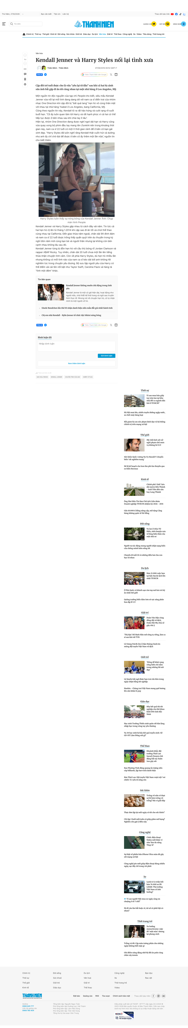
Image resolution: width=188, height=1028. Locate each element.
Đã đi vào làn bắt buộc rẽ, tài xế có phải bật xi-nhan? (144, 909)
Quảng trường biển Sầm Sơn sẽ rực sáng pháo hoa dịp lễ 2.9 (144, 600)
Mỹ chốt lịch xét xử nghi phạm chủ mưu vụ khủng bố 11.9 (155, 442)
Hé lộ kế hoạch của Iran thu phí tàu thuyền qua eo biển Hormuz (144, 467)
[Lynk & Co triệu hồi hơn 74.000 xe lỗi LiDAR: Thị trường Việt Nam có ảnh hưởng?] (134, 887)
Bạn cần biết (46, 14)
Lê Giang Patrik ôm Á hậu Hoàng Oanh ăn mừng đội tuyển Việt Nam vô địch (142, 645)
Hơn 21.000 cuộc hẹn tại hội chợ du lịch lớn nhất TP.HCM (156, 576)
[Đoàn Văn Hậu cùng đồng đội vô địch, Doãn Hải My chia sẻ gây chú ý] (134, 622)
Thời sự (38, 34)
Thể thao (117, 34)
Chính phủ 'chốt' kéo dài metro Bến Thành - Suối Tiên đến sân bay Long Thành (156, 488)
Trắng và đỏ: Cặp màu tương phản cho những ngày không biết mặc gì (143, 944)
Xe (134, 34)
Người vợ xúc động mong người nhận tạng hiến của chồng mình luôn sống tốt (144, 547)
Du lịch (95, 34)
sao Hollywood (42, 377)
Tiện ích (57, 14)
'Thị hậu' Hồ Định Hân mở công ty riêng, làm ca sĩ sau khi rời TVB (144, 636)
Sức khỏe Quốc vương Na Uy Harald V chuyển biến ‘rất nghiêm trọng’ (143, 458)
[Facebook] (176, 14)
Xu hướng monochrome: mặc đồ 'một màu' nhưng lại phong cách (155, 930)
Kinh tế (53, 34)
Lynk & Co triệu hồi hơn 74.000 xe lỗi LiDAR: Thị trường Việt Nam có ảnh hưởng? (155, 887)
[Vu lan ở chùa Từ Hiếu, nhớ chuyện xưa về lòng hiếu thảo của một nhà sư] (134, 534)
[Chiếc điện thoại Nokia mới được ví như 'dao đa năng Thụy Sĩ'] (134, 842)
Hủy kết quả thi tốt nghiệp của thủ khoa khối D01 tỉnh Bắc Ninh (155, 710)
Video (139, 34)
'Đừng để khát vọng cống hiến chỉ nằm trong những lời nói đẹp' (155, 666)
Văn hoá (87, 978)
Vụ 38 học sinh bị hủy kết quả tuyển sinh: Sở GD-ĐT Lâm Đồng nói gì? (143, 734)
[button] (25, 55)
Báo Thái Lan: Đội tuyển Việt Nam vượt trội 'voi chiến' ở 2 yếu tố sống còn (144, 778)
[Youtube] (172, 14)
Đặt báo (76, 996)
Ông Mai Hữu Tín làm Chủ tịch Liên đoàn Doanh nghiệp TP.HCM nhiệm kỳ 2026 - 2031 (143, 502)
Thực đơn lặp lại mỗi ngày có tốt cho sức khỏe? (144, 812)
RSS (97, 996)
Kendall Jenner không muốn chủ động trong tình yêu (89, 287)
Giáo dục (87, 34)
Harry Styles (87, 377)
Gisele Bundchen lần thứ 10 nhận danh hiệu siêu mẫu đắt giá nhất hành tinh (77, 308)
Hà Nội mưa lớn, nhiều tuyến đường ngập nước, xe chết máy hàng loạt (144, 413)
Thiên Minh (52, 68)
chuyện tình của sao (72, 377)
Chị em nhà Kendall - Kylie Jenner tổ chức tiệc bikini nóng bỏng (71, 315)
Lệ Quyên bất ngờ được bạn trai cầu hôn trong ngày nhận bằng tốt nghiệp (144, 680)
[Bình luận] (25, 74)
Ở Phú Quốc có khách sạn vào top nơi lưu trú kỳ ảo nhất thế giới (144, 591)
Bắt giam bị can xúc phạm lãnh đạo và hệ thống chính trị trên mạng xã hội (144, 423)
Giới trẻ (79, 34)
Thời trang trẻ (158, 34)
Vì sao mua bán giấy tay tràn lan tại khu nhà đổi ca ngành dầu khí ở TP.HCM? (156, 399)
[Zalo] (184, 14)
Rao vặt (148, 978)
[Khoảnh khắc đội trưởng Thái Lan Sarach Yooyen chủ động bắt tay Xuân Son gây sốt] (134, 756)
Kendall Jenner (56, 377)
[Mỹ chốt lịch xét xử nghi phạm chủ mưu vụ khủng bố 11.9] (134, 445)
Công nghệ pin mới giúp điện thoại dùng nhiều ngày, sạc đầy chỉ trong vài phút (144, 864)
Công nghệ (127, 34)
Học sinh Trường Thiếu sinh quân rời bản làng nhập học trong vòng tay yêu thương (144, 724)
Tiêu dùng (147, 34)
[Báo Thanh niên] (32, 996)
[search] (25, 24)
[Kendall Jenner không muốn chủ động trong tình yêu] (51, 292)
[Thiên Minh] (39, 68)
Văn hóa (102, 34)
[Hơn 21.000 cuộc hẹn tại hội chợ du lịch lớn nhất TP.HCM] (134, 578)
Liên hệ (66, 14)
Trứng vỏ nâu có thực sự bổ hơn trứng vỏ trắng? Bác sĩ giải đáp (156, 798)
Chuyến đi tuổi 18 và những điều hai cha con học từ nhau (143, 556)
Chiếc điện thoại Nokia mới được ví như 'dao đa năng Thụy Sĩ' (154, 841)
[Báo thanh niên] (94, 24)
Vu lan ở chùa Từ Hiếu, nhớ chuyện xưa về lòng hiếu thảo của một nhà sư (156, 533)
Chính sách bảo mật (121, 996)
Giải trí (110, 34)
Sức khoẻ (57, 978)
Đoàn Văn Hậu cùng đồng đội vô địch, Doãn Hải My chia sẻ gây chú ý (155, 622)
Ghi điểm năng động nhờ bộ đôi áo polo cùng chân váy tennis (143, 953)
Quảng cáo (87, 996)
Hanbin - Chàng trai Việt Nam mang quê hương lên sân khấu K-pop (144, 689)
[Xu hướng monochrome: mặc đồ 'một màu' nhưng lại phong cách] (134, 931)
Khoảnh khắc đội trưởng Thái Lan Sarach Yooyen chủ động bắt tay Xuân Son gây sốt (155, 756)
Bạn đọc (149, 973)
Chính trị (30, 34)
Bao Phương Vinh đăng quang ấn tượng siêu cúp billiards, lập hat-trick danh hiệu (143, 769)
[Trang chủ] (24, 34)
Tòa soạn (106, 996)
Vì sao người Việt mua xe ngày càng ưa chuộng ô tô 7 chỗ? (142, 900)
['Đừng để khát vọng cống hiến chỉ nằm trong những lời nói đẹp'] (134, 667)
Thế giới (45, 34)
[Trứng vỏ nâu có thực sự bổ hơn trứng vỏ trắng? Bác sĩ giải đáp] (134, 800)
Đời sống (61, 34)
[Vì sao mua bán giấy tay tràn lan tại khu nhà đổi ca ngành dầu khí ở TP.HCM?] (134, 400)
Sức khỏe (70, 34)
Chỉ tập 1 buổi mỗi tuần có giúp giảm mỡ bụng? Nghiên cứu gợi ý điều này (144, 820)
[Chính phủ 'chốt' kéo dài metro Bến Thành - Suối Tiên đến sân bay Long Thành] (134, 489)
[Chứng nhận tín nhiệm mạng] (124, 1016)
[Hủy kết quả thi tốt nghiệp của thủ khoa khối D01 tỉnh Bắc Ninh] (134, 711)
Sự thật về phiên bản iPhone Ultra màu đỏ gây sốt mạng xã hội (144, 855)
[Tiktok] (180, 14)
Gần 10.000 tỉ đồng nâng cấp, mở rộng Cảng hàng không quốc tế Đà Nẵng (143, 511)
